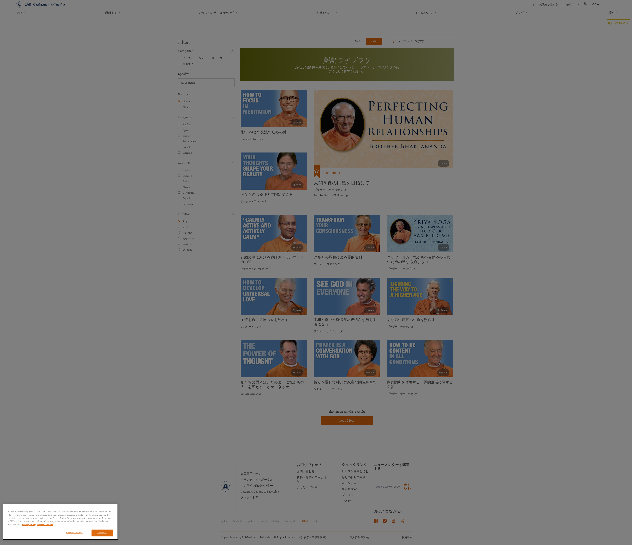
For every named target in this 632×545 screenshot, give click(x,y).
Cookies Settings (74, 533)
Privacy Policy (29, 525)
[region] (60, 522)
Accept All (102, 533)
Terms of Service (45, 525)
